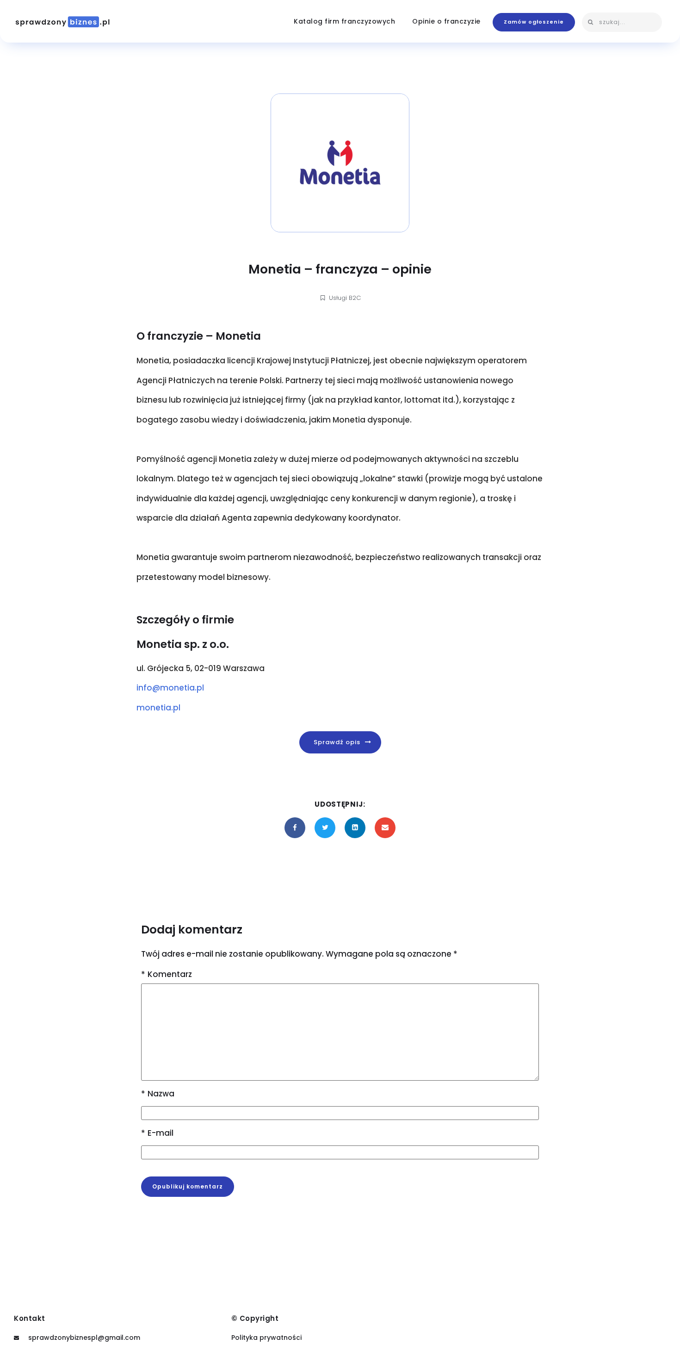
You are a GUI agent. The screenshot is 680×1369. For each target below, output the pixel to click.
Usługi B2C (345, 297)
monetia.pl (158, 707)
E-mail (157, 1133)
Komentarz (166, 974)
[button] (534, 22)
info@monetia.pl (170, 687)
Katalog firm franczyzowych (344, 21)
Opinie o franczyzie (446, 21)
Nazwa (157, 1094)
